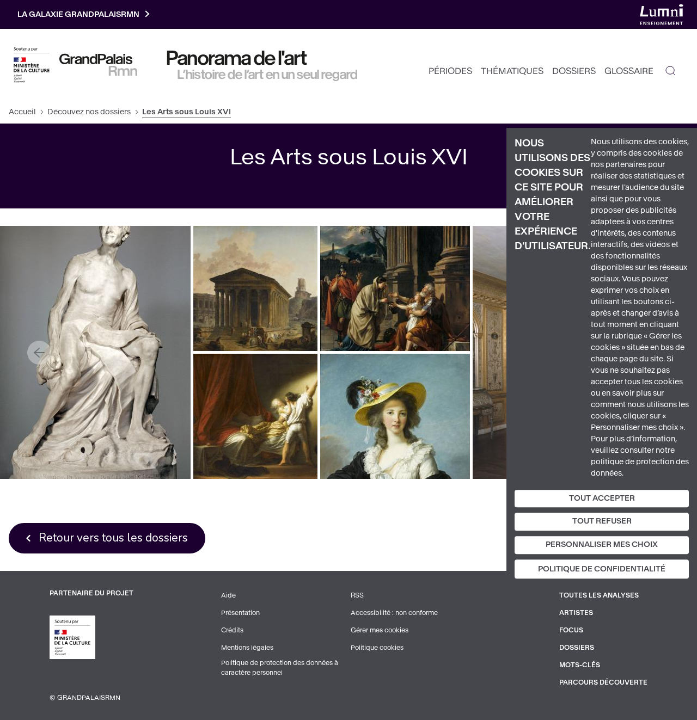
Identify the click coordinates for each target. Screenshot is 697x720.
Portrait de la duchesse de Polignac (395, 416)
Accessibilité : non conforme (394, 613)
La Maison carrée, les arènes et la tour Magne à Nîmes (255, 288)
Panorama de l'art (237, 58)
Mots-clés (579, 665)
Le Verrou (255, 416)
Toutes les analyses (599, 595)
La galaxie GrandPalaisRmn (78, 14)
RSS (357, 595)
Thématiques (512, 71)
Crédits (232, 630)
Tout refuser (602, 522)
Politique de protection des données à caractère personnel (279, 668)
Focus (571, 630)
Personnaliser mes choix (602, 544)
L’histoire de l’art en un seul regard (268, 74)
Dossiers (574, 71)
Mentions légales (247, 647)
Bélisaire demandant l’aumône (395, 288)
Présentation (240, 613)
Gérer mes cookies (379, 630)
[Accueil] (98, 64)
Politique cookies (377, 647)
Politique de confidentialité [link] (601, 569)
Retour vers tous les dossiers (113, 537)
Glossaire (628, 71)
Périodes (450, 71)
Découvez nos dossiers (89, 112)
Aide (228, 595)
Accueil (22, 112)
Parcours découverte (603, 682)
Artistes (576, 613)
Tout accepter (602, 498)
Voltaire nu (95, 352)
